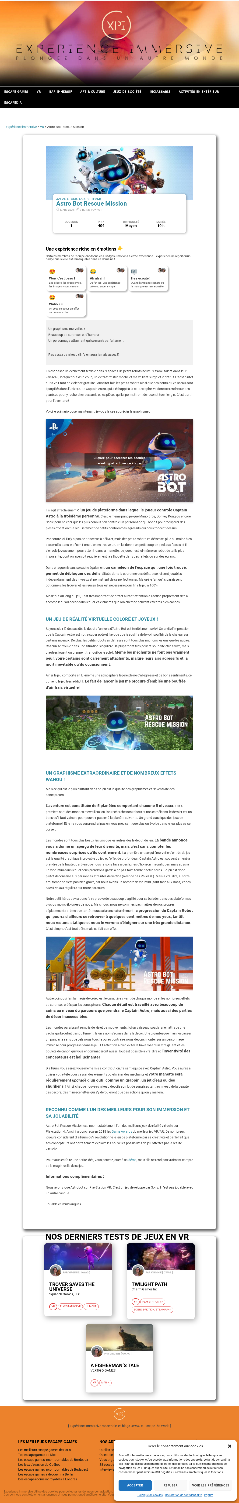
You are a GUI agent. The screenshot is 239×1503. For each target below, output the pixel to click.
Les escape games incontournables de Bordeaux (53, 1460)
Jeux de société (127, 92)
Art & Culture (92, 92)
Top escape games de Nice (37, 1455)
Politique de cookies (150, 1495)
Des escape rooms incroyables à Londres (47, 1479)
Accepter (135, 1485)
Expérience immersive (21, 127)
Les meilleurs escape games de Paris (44, 1450)
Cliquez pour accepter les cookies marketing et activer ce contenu (119, 460)
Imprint (208, 1495)
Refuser (171, 1485)
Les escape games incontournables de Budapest (53, 1469)
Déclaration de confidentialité (183, 1495)
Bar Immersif (60, 92)
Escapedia (13, 102)
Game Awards (121, 1131)
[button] (229, 1446)
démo (132, 1160)
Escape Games (16, 92)
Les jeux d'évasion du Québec (39, 1464)
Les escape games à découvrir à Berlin (45, 1474)
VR (39, 92)
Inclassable (160, 92)
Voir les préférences (210, 1485)
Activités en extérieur (199, 92)
